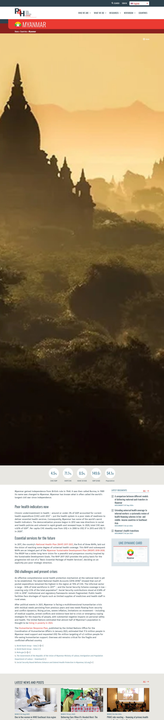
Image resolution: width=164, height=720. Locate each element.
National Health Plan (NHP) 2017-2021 (54, 544)
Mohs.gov (20, 652)
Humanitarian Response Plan (33, 628)
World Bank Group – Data (27, 646)
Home (17, 31)
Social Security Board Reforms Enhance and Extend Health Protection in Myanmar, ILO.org (53, 662)
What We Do (99, 12)
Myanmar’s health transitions (127, 530)
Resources (114, 12)
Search (116, 3)
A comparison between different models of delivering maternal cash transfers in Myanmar (131, 499)
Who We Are (83, 12)
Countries (143, 12)
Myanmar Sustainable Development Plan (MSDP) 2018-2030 (76, 550)
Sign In (124, 3)
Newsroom (128, 12)
